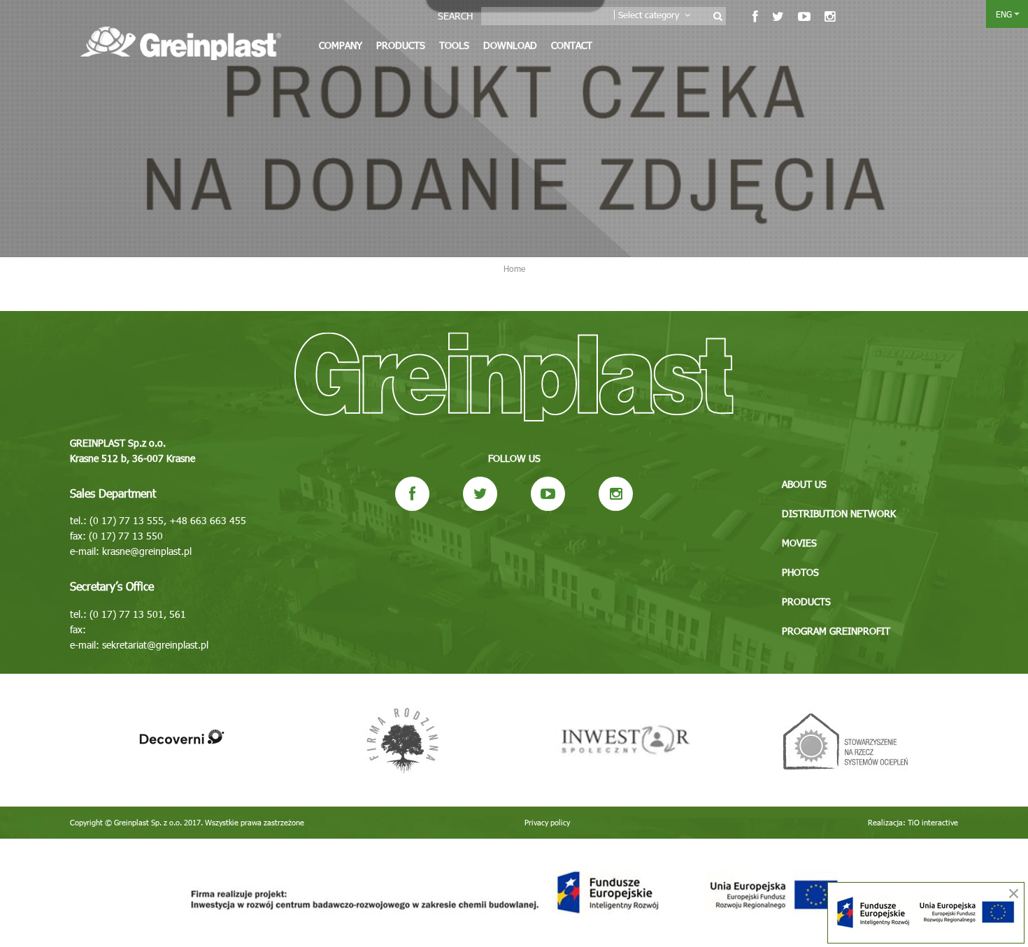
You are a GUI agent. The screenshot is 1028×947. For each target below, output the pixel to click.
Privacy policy (547, 822)
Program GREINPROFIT (836, 630)
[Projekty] (514, 893)
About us (804, 484)
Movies (799, 542)
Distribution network (839, 513)
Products (400, 45)
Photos (800, 572)
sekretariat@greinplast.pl (155, 644)
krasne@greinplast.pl (147, 551)
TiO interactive (933, 822)
